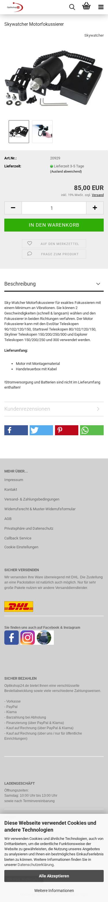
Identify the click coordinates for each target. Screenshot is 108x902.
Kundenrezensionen (27, 409)
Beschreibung (20, 284)
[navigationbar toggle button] (101, 7)
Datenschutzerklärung (36, 865)
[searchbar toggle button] (72, 7)
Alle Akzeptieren (54, 876)
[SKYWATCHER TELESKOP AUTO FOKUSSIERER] (54, 75)
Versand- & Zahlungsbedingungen (31, 499)
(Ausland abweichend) (66, 171)
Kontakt (10, 489)
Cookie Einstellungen (21, 547)
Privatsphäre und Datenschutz (28, 528)
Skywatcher (94, 35)
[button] (13, 207)
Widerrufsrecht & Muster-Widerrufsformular (39, 509)
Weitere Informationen (54, 890)
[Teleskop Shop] (11, 7)
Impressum (13, 480)
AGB (8, 519)
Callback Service (17, 538)
